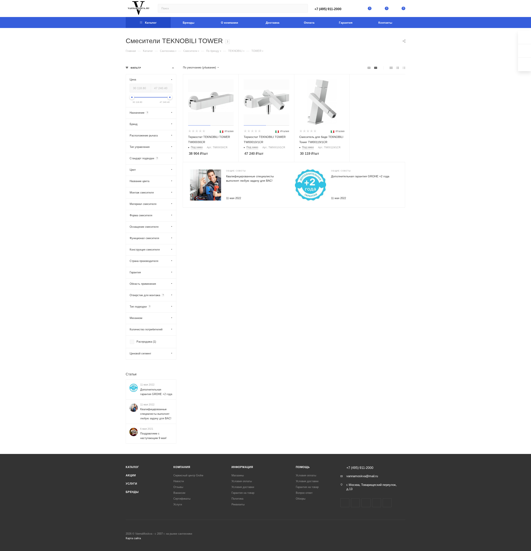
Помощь (303, 467)
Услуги (131, 483)
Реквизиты (238, 504)
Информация (242, 467)
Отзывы (178, 487)
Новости (178, 481)
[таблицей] (404, 67)
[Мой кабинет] (353, 9)
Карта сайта (133, 538)
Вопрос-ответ (304, 492)
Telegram (355, 502)
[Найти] (303, 8)
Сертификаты (181, 498)
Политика (237, 498)
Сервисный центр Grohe (188, 475)
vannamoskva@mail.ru (362, 476)
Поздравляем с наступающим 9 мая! (153, 436)
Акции (131, 475)
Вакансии (179, 492)
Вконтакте (344, 502)
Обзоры (300, 498)
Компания (181, 467)
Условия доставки (242, 487)
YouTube (366, 502)
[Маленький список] (369, 67)
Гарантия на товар (242, 492)
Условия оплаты (241, 481)
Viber (387, 502)
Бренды (132, 492)
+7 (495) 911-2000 (327, 9)
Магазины (237, 475)
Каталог (132, 467)
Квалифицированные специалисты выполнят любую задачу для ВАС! (155, 414)
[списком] (397, 67)
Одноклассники (376, 502)
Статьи (131, 374)
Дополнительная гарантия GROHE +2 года (360, 176)
